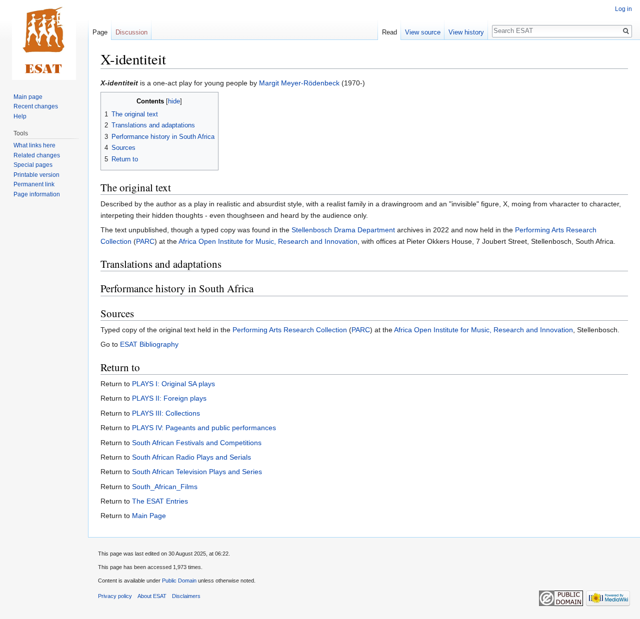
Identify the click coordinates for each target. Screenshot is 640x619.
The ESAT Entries (160, 501)
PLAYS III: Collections (166, 413)
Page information (37, 194)
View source (422, 32)
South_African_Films (165, 487)
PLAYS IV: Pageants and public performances (204, 428)
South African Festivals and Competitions (197, 443)
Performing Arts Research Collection (289, 330)
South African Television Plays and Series (197, 472)
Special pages (33, 164)
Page (100, 32)
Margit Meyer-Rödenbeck (299, 83)
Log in (623, 8)
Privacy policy (115, 596)
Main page (28, 96)
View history (466, 32)
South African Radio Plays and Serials (191, 457)
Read (389, 32)
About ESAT (152, 596)
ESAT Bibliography (149, 344)
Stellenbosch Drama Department (343, 230)
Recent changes (36, 106)
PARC (145, 241)
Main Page (149, 516)
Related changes (37, 155)
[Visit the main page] (44, 40)
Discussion (132, 32)
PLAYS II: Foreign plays (169, 398)
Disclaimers (186, 596)
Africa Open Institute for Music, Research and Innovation (268, 241)
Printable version (37, 174)
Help (20, 116)
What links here (35, 145)
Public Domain (179, 581)
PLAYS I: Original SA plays (173, 384)
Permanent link (34, 184)
